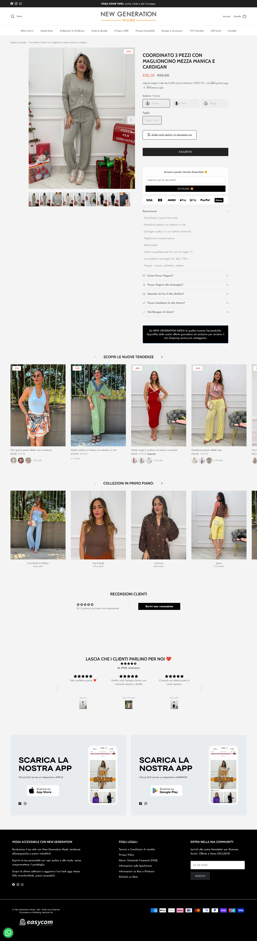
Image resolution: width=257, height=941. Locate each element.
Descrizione (150, 211)
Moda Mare (47, 30)
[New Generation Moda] (128, 16)
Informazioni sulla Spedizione (135, 866)
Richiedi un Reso (128, 877)
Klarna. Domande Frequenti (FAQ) (138, 860)
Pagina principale (18, 42)
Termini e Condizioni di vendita (137, 849)
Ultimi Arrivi (27, 30)
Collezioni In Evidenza (72, 30)
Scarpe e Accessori (172, 30)
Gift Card (216, 30)
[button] (57, 688)
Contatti (232, 30)
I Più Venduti (197, 30)
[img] (128, 664)
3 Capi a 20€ (121, 30)
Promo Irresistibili (145, 30)
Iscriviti (200, 876)
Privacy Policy (126, 855)
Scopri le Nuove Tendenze (128, 357)
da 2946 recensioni (128, 668)
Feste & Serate (99, 30)
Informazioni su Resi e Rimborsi (136, 871)
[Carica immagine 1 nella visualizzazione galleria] (82, 118)
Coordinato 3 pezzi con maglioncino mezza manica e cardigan (58, 42)
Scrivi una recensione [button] (159, 606)
